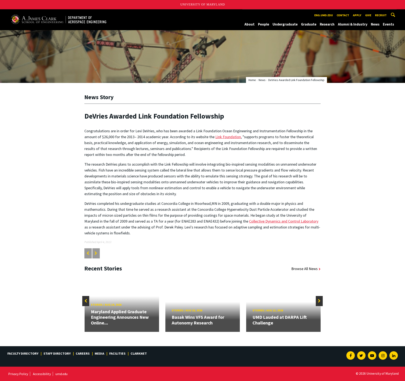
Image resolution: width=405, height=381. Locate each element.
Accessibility (42, 374)
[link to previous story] (87, 253)
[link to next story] (95, 253)
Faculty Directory (22, 353)
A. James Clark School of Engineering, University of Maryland (58, 13)
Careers (83, 353)
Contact (343, 15)
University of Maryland (202, 4)
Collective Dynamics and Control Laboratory (283, 221)
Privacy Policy (18, 374)
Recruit (381, 15)
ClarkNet (139, 353)
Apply (357, 15)
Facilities (117, 353)
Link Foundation (228, 136)
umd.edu (61, 374)
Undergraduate (285, 24)
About (249, 24)
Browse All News (304, 268)
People (263, 24)
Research (327, 24)
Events (388, 24)
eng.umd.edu (323, 15)
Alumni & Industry (352, 24)
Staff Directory (57, 353)
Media (99, 353)
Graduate (308, 24)
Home (252, 80)
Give (368, 15)
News (375, 24)
